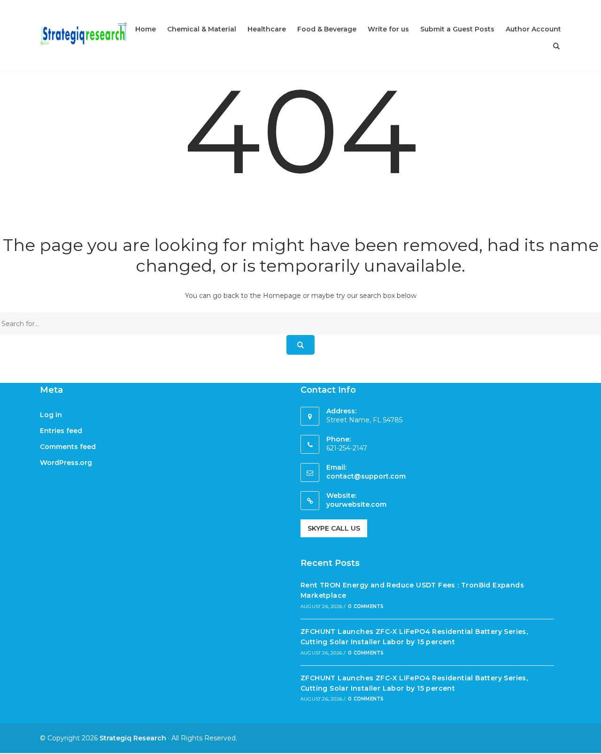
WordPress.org (66, 462)
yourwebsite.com (356, 504)
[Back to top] (591, 744)
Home (145, 29)
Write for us (388, 29)
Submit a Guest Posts (457, 29)
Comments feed (68, 446)
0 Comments (366, 606)
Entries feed (61, 431)
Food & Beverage (326, 29)
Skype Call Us (334, 528)
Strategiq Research (133, 738)
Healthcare (266, 29)
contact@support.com (366, 476)
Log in (51, 415)
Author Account (533, 29)
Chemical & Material (201, 29)
